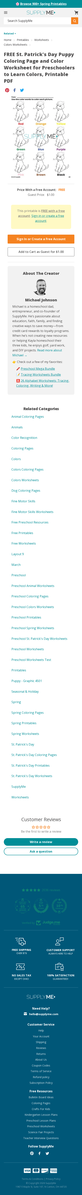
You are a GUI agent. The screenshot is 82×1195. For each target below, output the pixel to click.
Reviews (41, 1048)
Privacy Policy (53, 1179)
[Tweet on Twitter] (22, 90)
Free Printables (22, 533)
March (16, 565)
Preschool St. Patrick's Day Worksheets (39, 639)
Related (9, 33)
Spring (16, 702)
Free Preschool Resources (29, 522)
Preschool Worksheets (27, 649)
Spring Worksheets (25, 734)
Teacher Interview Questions (41, 1138)
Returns (41, 1054)
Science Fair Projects (41, 1132)
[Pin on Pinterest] (7, 90)
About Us (41, 1059)
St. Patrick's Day (22, 744)
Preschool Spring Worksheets (32, 628)
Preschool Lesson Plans (41, 1120)
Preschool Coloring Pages (29, 596)
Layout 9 (17, 554)
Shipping (41, 1042)
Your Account (41, 1036)
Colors (16, 459)
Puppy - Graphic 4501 (26, 681)
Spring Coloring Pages (27, 713)
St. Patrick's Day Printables (30, 765)
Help (41, 1030)
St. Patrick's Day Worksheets (31, 776)
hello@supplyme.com (43, 1014)
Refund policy (41, 1077)
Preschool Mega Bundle (38, 369)
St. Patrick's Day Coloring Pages (34, 755)
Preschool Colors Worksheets (32, 607)
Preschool (18, 575)
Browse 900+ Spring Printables (43, 4)
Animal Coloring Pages (27, 416)
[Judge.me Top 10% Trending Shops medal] (59, 905)
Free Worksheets (23, 543)
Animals (17, 427)
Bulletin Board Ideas (41, 1097)
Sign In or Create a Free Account (41, 239)
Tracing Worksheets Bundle (41, 374)
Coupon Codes (41, 1065)
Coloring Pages (22, 448)
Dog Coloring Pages (25, 490)
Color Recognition (24, 438)
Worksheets (41, 40)
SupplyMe (18, 786)
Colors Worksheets (15, 44)
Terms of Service (41, 1071)
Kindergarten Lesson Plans (41, 1114)
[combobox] (37, 20)
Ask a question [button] (41, 851)
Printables (23, 40)
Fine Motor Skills (23, 501)
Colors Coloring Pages (27, 469)
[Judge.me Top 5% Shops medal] (41, 905)
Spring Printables (23, 723)
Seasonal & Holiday (25, 691)
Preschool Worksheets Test (31, 660)
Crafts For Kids (41, 1109)
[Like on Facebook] (14, 90)
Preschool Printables (26, 617)
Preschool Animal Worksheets (32, 586)
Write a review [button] (41, 842)
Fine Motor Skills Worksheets (32, 512)
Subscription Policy (41, 1083)
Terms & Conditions (32, 1179)
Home (7, 40)
